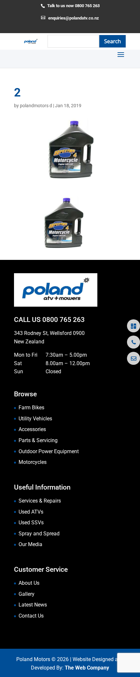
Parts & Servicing (38, 440)
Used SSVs (31, 522)
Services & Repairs (40, 501)
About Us (29, 583)
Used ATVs (31, 512)
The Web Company (87, 668)
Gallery (27, 594)
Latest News (33, 605)
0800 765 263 (63, 320)
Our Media (30, 544)
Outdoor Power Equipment (49, 451)
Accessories (32, 429)
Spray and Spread (39, 533)
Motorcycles (33, 462)
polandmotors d (36, 105)
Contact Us (31, 616)
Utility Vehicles (35, 418)
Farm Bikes (31, 407)
